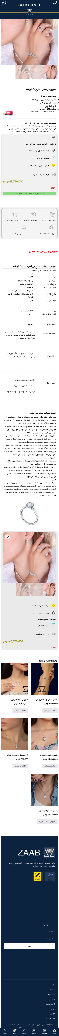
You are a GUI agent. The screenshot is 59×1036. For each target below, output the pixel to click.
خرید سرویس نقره (41, 126)
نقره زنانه (28, 123)
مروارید (17, 131)
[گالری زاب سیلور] (29, 513)
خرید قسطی (51, 1018)
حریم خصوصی (50, 1008)
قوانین (52, 1013)
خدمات (52, 989)
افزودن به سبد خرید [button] (47, 821)
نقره (12, 131)
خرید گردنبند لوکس (12, 126)
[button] (7, 536)
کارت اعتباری (50, 1004)
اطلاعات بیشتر (49, 710)
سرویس (12, 128)
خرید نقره (52, 128)
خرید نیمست (43, 128)
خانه (53, 985)
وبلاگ (53, 999)
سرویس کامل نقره (39, 123)
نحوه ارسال (51, 994)
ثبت (29, 946)
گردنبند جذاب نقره (49, 131)
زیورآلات (19, 128)
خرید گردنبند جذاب (27, 126)
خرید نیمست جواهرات (30, 128)
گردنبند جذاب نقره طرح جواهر (31, 131)
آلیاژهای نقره (18, 492)
